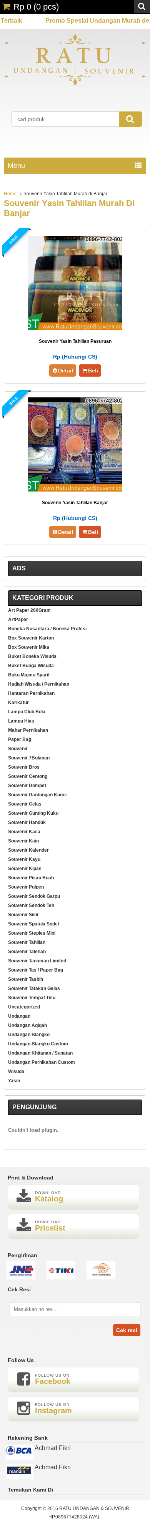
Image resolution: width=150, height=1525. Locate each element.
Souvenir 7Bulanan (29, 758)
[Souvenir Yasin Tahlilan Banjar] (75, 489)
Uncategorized (24, 1007)
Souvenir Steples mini (31, 933)
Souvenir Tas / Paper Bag (35, 970)
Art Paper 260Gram (29, 610)
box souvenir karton (31, 638)
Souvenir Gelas (25, 804)
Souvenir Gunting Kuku (33, 813)
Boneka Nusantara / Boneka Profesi (47, 628)
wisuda (16, 1071)
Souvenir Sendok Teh (31, 905)
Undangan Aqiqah (27, 1025)
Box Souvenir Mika (28, 647)
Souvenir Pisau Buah (31, 877)
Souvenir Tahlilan (26, 942)
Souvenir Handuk (27, 822)
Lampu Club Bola (26, 711)
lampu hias (21, 721)
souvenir (18, 748)
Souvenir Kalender (28, 850)
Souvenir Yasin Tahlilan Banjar (75, 502)
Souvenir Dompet (27, 785)
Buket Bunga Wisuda (31, 665)
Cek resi (126, 1330)
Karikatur (18, 702)
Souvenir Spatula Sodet (33, 924)
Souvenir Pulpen (26, 887)
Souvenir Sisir (23, 914)
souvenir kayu (24, 859)
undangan (19, 1016)
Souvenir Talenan (27, 951)
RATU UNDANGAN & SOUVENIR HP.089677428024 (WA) (88, 1513)
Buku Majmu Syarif (29, 675)
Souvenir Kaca (24, 831)
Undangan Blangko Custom (38, 1044)
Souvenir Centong (27, 776)
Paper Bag (19, 739)
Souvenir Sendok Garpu (34, 896)
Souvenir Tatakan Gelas (34, 988)
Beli (93, 370)
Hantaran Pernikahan (31, 693)
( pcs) (36, 7)
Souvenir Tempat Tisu (31, 997)
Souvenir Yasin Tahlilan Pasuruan (75, 341)
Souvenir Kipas (25, 868)
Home (10, 193)
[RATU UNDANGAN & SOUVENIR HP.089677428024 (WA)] (75, 84)
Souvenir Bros (24, 767)
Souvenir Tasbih (25, 979)
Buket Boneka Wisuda (32, 656)
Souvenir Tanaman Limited (37, 961)
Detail (65, 370)
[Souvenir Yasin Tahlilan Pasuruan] (75, 328)
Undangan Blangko (29, 1034)
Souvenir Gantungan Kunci (37, 794)
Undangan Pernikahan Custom (41, 1062)
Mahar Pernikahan (28, 730)
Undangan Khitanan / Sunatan (40, 1053)
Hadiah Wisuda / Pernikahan (38, 684)
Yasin (14, 1080)
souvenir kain (23, 841)
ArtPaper (18, 619)
